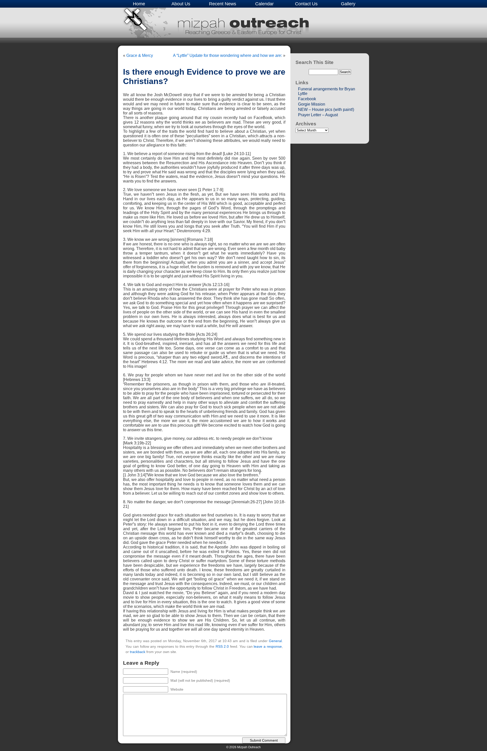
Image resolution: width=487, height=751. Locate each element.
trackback (137, 652)
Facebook (307, 99)
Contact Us (306, 3)
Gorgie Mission (311, 104)
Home (139, 3)
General (275, 641)
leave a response (268, 646)
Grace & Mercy (139, 55)
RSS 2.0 (222, 646)
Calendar (264, 3)
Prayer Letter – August (318, 115)
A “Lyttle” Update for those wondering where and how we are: (227, 55)
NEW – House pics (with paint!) (326, 109)
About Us (180, 3)
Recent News (222, 3)
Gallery (348, 3)
